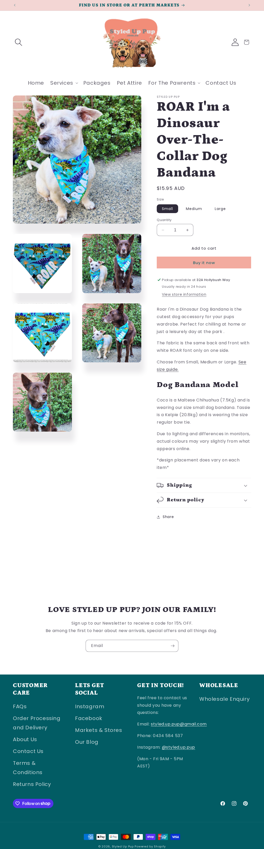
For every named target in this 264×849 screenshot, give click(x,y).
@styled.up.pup (178, 747)
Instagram (89, 706)
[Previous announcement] (14, 5)
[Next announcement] (249, 5)
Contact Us (28, 751)
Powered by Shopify (150, 846)
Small (167, 208)
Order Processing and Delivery (37, 723)
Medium (194, 208)
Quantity (164, 219)
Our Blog (86, 742)
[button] (18, 42)
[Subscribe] (172, 646)
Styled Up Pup (123, 846)
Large (220, 208)
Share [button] (168, 516)
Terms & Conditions (28, 767)
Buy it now (204, 262)
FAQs (20, 706)
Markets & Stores (98, 730)
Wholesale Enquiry (224, 699)
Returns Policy (32, 784)
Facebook (88, 718)
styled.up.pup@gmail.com (179, 724)
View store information (184, 294)
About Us (25, 739)
